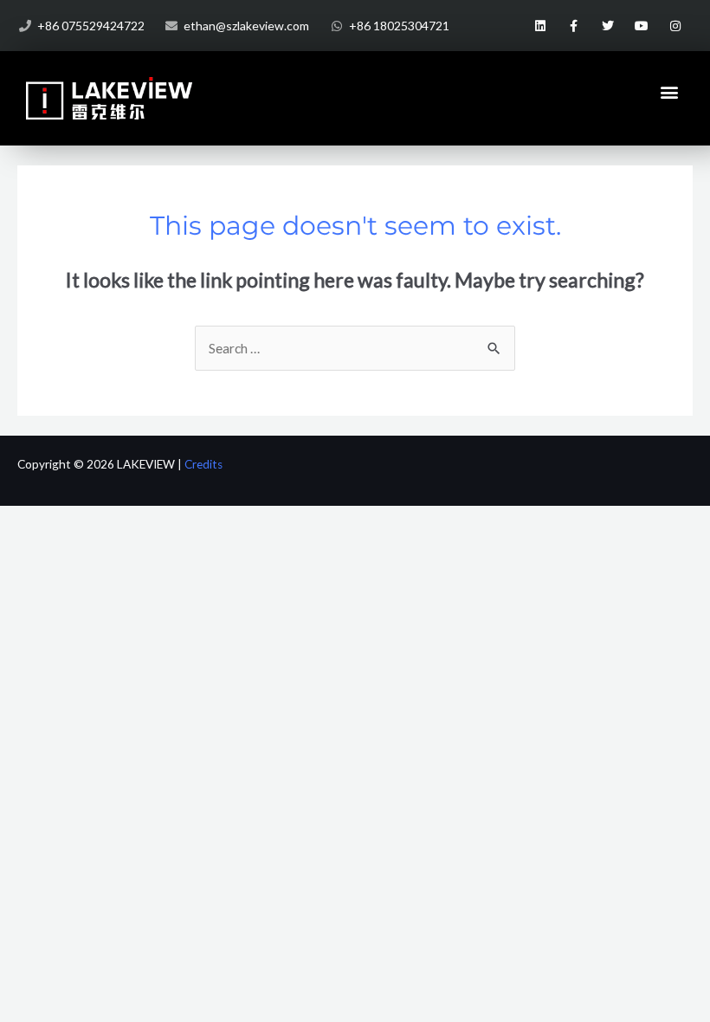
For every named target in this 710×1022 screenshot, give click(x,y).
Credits (203, 464)
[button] (669, 91)
